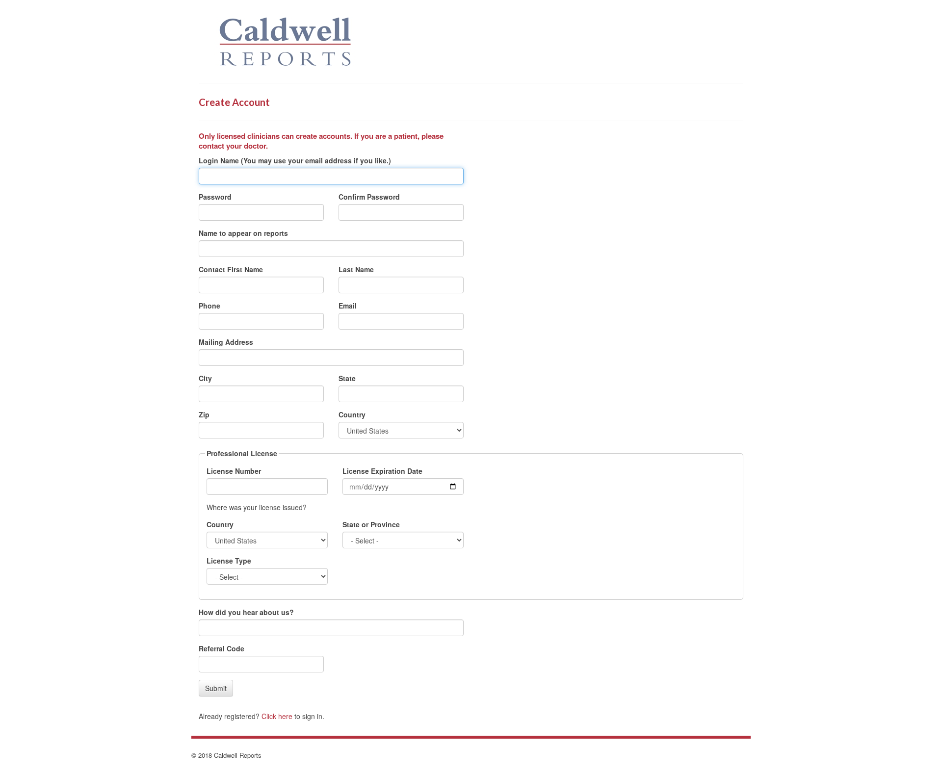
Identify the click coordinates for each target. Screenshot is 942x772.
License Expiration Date (382, 471)
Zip (204, 414)
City (205, 378)
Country (352, 414)
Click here (277, 716)
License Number (234, 471)
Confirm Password (369, 197)
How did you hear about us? (246, 612)
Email (348, 305)
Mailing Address (226, 342)
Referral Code (221, 648)
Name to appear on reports (243, 233)
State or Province (371, 524)
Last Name (356, 269)
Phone (209, 305)
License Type (229, 561)
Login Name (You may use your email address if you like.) (295, 160)
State (347, 378)
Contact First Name (231, 269)
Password (215, 197)
